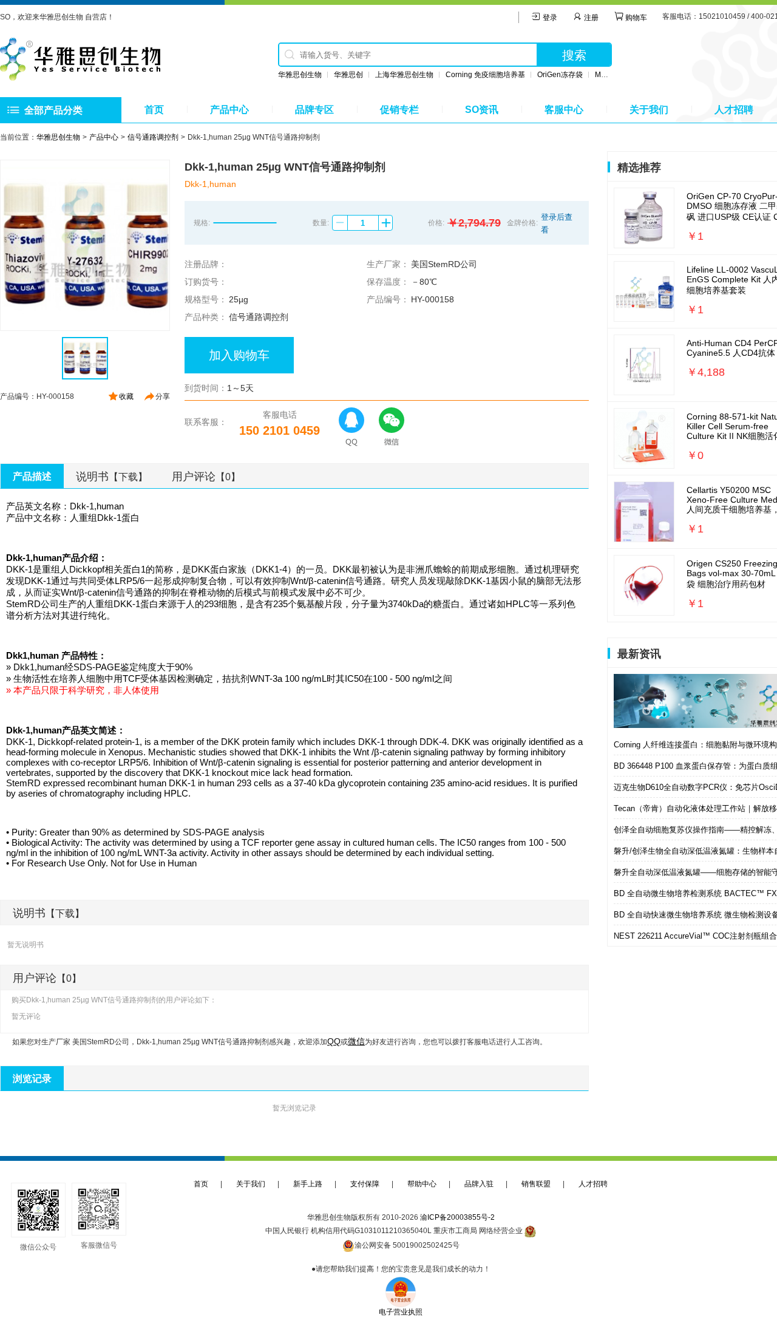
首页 (154, 109)
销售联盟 (536, 1184)
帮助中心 (421, 1184)
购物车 (635, 17)
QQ (334, 1041)
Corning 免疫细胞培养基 (485, 74)
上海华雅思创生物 (404, 74)
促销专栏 (399, 109)
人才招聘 (733, 109)
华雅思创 (348, 74)
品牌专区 (314, 109)
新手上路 (307, 1184)
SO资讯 (481, 109)
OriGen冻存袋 (560, 74)
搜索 (574, 55)
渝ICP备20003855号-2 (457, 1217)
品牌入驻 (479, 1184)
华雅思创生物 (300, 74)
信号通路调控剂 (152, 137)
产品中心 (229, 109)
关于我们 (648, 109)
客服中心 (564, 109)
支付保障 (364, 1184)
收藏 (126, 396)
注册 (590, 17)
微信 (356, 1041)
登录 (549, 17)
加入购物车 (239, 355)
